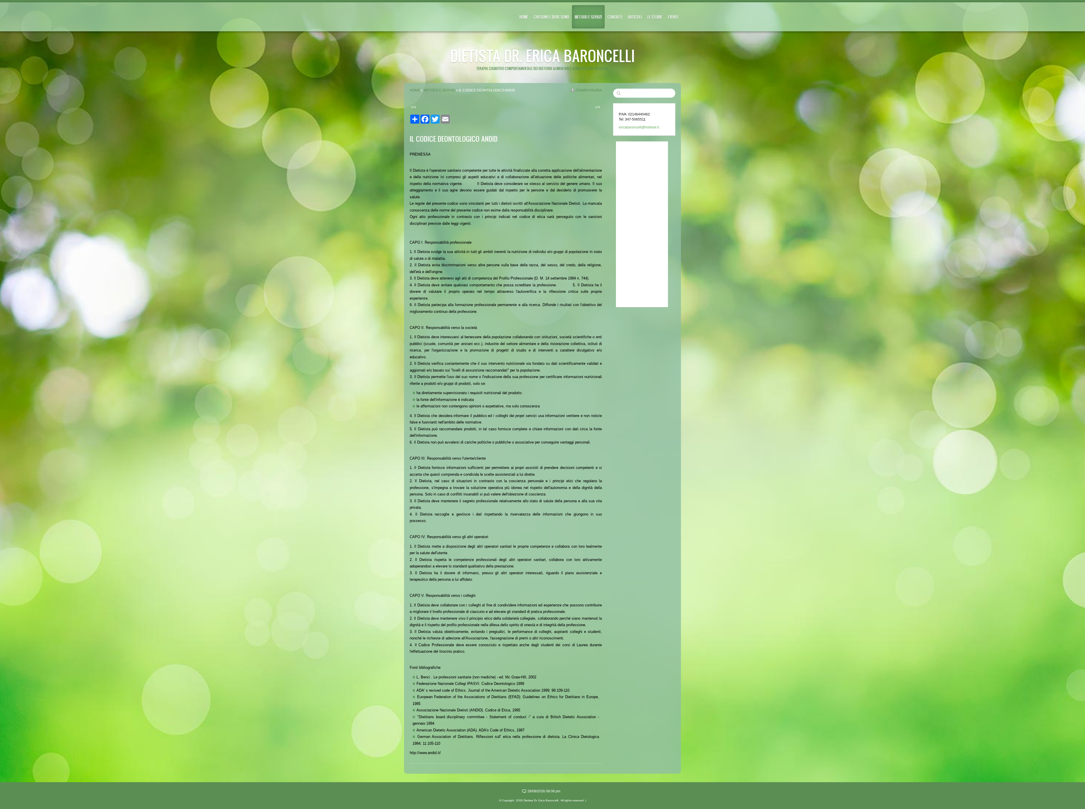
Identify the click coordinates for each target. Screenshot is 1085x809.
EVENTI (673, 16)
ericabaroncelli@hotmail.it (639, 127)
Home (523, 16)
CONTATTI (614, 16)
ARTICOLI (635, 16)
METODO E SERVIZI (588, 16)
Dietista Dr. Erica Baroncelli (542, 55)
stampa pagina (589, 90)
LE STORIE (654, 16)
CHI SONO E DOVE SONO (551, 16)
